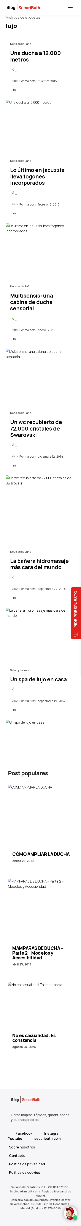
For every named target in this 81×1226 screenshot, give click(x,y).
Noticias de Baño (20, 43)
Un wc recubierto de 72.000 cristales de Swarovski (36, 428)
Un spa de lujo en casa (38, 679)
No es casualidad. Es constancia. (34, 1037)
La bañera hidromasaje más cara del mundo (39, 564)
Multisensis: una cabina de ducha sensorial (31, 302)
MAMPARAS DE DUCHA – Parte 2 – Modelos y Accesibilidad (37, 953)
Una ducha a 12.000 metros (35, 56)
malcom (30, 81)
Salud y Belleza (19, 670)
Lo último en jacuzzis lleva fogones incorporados (37, 176)
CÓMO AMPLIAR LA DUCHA (41, 854)
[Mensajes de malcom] (14, 80)
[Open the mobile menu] (70, 8)
